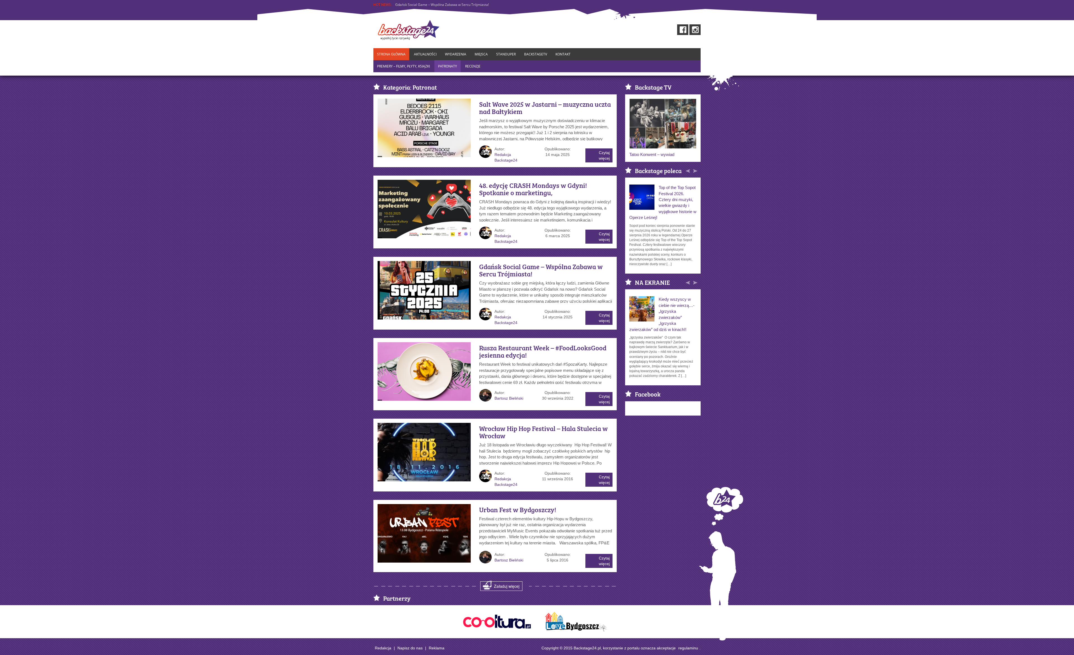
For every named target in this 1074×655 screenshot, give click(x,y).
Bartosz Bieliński (508, 398)
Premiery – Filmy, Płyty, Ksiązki (403, 66)
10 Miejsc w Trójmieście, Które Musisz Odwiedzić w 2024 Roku (443, 4)
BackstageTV (535, 54)
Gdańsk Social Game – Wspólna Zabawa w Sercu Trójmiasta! (541, 270)
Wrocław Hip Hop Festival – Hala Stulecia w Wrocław (543, 432)
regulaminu (688, 648)
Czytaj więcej (604, 155)
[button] (688, 170)
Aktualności (425, 54)
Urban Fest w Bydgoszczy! (517, 509)
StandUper (506, 54)
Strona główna (391, 54)
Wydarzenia (455, 54)
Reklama (436, 648)
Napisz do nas (410, 648)
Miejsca (481, 54)
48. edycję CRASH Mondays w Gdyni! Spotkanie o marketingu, (533, 188)
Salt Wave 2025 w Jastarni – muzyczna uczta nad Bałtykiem (545, 107)
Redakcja (383, 648)
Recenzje (473, 66)
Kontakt (563, 54)
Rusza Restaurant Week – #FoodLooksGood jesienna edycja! (542, 351)
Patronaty (447, 66)
